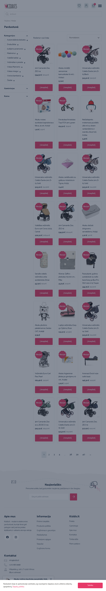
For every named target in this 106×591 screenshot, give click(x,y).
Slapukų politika (18, 586)
